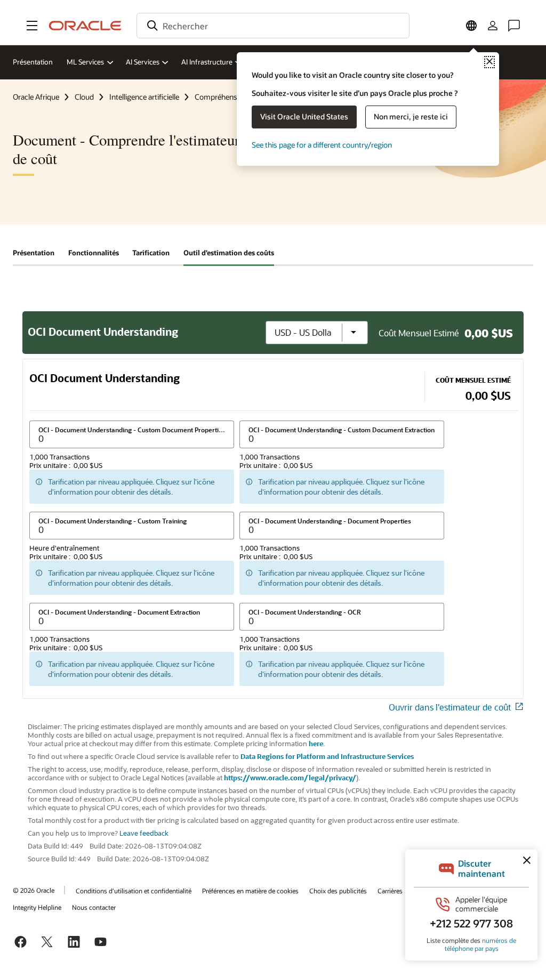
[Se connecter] (492, 25)
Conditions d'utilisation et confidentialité (133, 890)
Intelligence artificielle (144, 97)
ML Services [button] (85, 62)
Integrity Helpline (37, 907)
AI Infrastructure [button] (206, 62)
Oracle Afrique (36, 97)
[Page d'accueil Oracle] (85, 26)
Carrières (390, 890)
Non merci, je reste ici (411, 116)
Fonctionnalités (93, 252)
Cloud (84, 97)
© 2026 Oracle (33, 890)
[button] (32, 25)
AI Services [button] (142, 62)
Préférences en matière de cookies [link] (250, 890)
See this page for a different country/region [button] (322, 145)
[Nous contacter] (514, 25)
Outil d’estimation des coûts (228, 252)
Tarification (151, 252)
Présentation (33, 62)
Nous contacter (94, 907)
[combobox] (273, 25)
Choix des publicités (338, 890)
